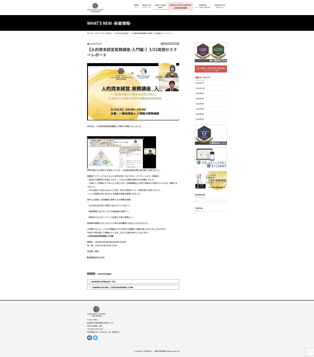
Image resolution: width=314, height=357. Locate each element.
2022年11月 (200, 88)
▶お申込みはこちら (96, 257)
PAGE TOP (305, 344)
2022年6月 (200, 103)
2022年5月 (200, 109)
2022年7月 (200, 98)
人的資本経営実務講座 (170, 44)
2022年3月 (200, 119)
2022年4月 (200, 114)
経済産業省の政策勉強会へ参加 (103, 281)
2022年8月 (200, 93)
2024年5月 (200, 83)
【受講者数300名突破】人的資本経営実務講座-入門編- (112, 287)
